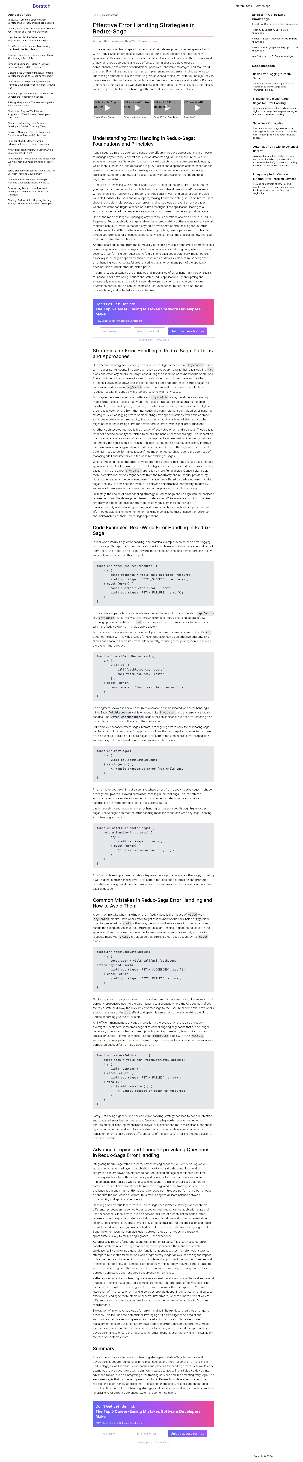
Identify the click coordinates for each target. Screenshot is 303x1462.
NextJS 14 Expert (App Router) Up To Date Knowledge (274, 40)
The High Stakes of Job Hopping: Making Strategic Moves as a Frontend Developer (30, 202)
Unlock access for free (188, 331)
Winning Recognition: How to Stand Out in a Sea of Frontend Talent (30, 151)
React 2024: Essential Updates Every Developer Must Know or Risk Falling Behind (31, 21)
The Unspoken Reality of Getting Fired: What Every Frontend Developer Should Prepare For (31, 161)
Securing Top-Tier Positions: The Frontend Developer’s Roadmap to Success (30, 95)
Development (110, 15)
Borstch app (262, 6)
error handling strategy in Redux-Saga (150, 494)
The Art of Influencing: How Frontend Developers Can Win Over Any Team (27, 125)
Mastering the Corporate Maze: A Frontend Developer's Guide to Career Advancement (30, 74)
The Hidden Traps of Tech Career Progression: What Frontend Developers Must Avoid (29, 114)
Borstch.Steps (243, 6)
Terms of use (162, 340)
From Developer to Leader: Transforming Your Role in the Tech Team (29, 48)
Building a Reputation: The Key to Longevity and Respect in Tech (31, 104)
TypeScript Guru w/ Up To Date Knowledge (275, 24)
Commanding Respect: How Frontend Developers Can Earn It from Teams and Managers (28, 191)
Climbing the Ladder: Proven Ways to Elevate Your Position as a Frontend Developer (31, 30)
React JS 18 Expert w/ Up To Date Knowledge (270, 31)
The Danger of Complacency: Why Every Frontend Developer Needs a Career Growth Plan (31, 84)
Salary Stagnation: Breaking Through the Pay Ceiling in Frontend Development (31, 172)
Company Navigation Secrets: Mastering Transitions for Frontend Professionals (29, 134)
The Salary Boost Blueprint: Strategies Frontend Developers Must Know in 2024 (29, 181)
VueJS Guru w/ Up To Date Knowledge (272, 56)
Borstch (41, 6)
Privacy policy (145, 340)
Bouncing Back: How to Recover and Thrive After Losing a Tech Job (31, 57)
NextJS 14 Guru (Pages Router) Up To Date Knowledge (275, 49)
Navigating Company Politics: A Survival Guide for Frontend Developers (28, 65)
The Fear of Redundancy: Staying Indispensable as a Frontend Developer (28, 142)
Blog (95, 15)
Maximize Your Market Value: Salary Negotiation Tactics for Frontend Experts (29, 39)
